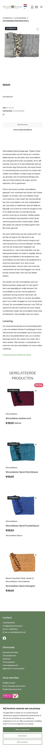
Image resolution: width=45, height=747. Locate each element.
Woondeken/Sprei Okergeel (20, 586)
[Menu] (41, 7)
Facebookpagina (10, 355)
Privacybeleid (9, 662)
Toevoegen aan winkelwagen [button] (23, 598)
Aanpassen (22, 736)
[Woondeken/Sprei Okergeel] (22, 562)
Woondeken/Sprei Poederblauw (22, 525)
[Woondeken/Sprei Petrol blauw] (22, 452)
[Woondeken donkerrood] (22, 398)
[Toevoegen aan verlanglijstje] (3, 114)
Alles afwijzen (22, 742)
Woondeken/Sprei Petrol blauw (22, 472)
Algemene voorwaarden (13, 669)
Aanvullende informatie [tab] (22, 130)
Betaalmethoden (10, 652)
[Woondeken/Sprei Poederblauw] (22, 506)
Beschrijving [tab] (22, 124)
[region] (22, 726)
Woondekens (18, 111)
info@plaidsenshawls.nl (12, 626)
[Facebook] (4, 638)
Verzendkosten (9, 656)
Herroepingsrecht (10, 665)
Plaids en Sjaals (24, 355)
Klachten (7, 659)
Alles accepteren (23, 729)
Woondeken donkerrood (18, 418)
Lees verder (14, 429)
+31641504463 (9, 623)
